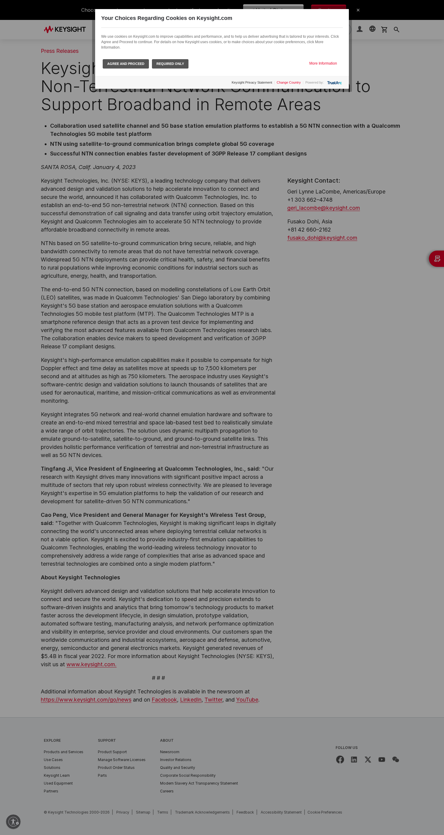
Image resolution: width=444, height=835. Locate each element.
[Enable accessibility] (13, 821)
